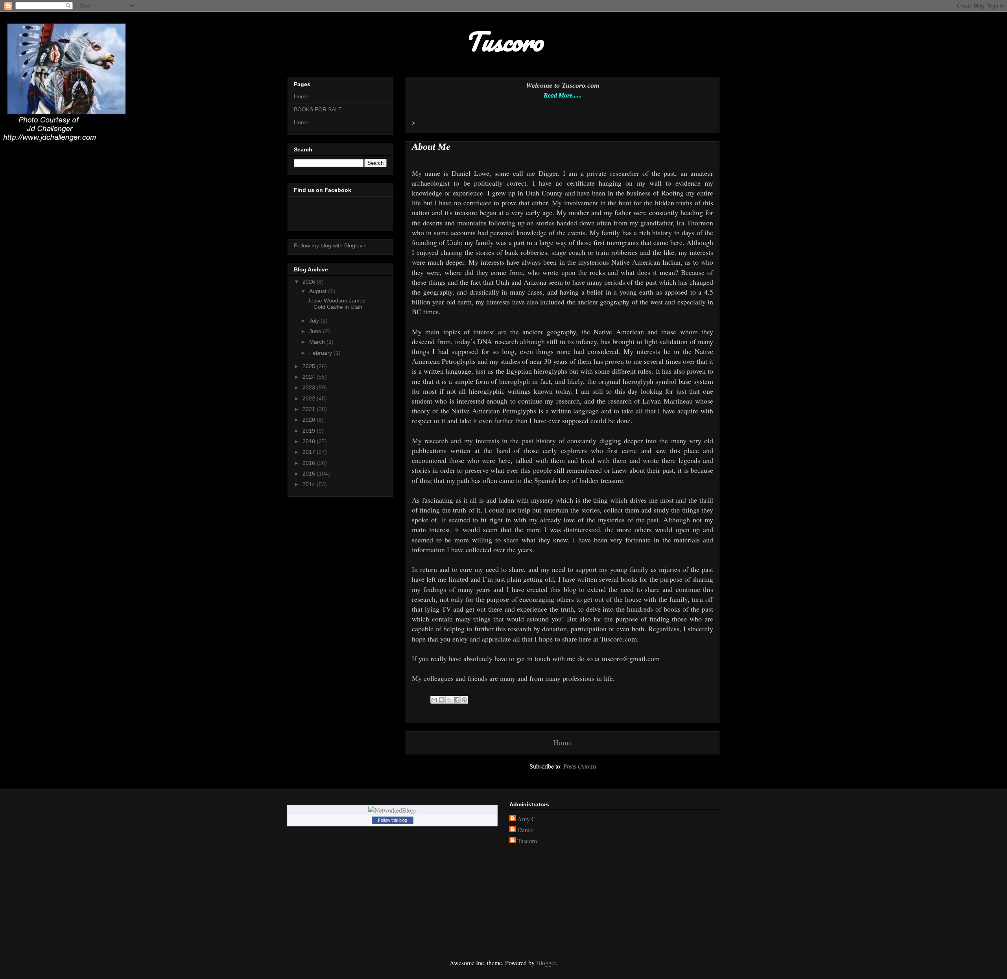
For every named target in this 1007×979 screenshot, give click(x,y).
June (316, 331)
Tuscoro (527, 841)
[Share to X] (449, 700)
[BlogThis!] (442, 700)
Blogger (546, 963)
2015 (309, 473)
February (321, 353)
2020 (309, 420)
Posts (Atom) (579, 766)
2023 (309, 387)
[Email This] (434, 700)
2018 (309, 441)
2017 (309, 452)
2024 (309, 377)
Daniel (525, 830)
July (315, 320)
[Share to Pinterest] (464, 700)
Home (562, 742)
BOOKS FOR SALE (318, 109)
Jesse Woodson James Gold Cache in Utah (336, 303)
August (318, 291)
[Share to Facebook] (457, 700)
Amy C (526, 819)
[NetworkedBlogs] (392, 810)
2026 (309, 281)
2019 (309, 431)
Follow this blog (392, 820)
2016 (309, 463)
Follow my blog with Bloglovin (330, 245)
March (317, 342)
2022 (309, 398)
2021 (309, 409)
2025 (309, 366)
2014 (309, 484)
